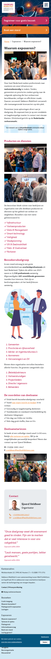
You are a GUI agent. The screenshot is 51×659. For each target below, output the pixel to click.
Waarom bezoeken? (8, 604)
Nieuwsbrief (6, 653)
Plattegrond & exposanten (11, 607)
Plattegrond (5, 624)
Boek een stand (7, 630)
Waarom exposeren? (9, 619)
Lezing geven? (6, 632)
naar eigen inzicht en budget (24, 402)
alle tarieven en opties (19, 436)
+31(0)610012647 (21, 514)
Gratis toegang (6, 601)
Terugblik (4, 647)
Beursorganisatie (7, 650)
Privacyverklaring (15, 587)
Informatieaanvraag (8, 627)
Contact (4, 587)
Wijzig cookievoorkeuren (12, 592)
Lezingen (4, 609)
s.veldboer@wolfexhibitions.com (20, 450)
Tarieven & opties (7, 622)
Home (6, 41)
